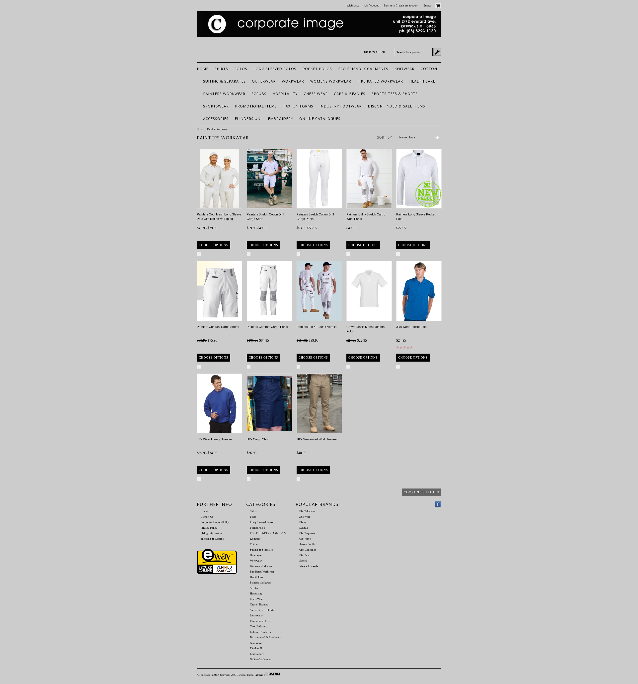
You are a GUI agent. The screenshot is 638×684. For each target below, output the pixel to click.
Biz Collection (307, 511)
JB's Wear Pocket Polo (411, 327)
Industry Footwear (340, 106)
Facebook (438, 504)
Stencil (303, 560)
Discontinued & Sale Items (396, 106)
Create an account (407, 5)
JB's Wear (304, 516)
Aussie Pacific (307, 544)
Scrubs (258, 93)
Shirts (221, 68)
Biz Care (304, 555)
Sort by (384, 137)
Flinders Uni (248, 118)
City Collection (308, 549)
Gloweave (305, 538)
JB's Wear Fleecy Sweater (214, 439)
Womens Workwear (330, 81)
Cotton (429, 68)
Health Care (422, 81)
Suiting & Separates (224, 81)
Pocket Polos (317, 68)
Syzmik (303, 527)
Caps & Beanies (349, 93)
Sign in (388, 5)
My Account (371, 5)
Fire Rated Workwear (380, 81)
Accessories (216, 118)
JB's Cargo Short (258, 439)
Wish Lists (353, 5)
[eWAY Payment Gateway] (217, 573)
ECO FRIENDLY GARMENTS (363, 68)
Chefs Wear (316, 93)
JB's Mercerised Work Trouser (317, 439)
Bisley (302, 522)
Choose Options (213, 245)
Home (200, 128)
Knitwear (404, 68)
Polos (240, 68)
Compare (209, 254)
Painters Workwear (224, 93)
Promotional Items (256, 106)
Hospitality (285, 93)
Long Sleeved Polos (274, 68)
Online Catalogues (319, 118)
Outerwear (264, 81)
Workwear (293, 81)
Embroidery (280, 118)
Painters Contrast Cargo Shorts (218, 327)
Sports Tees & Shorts (395, 93)
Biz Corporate (307, 533)
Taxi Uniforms (298, 106)
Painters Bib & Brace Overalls (316, 327)
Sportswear (216, 106)
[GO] (437, 52)
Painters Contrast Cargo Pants (267, 327)
